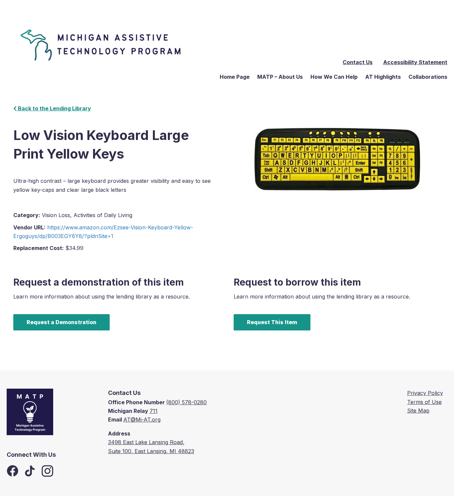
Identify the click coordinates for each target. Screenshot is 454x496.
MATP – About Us (280, 76)
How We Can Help (334, 76)
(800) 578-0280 (186, 402)
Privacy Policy (425, 393)
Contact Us (358, 62)
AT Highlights (383, 76)
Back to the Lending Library (54, 108)
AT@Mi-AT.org (142, 419)
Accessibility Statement (415, 62)
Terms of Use (424, 402)
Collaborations (427, 76)
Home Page (235, 76)
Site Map (418, 410)
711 (154, 411)
